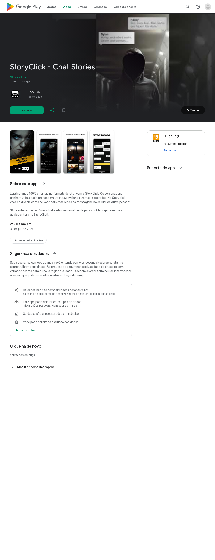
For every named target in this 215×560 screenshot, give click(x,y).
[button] (22, 151)
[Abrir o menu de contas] (208, 7)
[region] (69, 94)
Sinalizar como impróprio (32, 367)
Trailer (192, 110)
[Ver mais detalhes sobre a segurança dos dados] (26, 330)
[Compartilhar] (52, 110)
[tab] (52, 6)
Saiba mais (29, 293)
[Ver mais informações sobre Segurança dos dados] (55, 254)
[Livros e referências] (28, 240)
